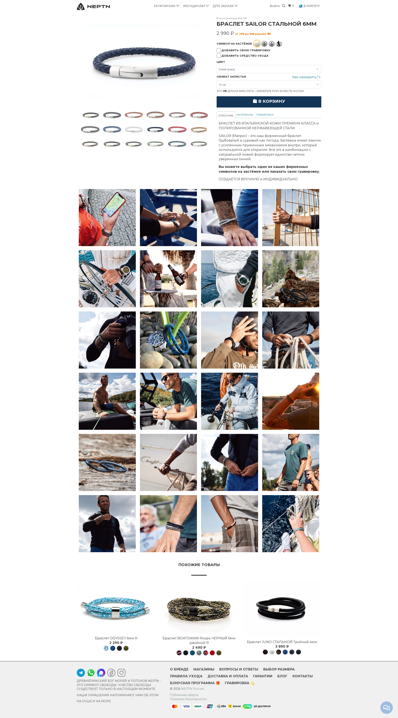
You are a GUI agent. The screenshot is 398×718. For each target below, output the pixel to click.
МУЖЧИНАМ (165, 6)
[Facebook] (111, 674)
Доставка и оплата (227, 676)
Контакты (302, 676)
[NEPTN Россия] (98, 6)
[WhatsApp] (91, 673)
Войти (275, 6)
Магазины (203, 669)
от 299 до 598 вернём (251, 33)
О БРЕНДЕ (179, 669)
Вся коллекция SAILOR (232, 18)
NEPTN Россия (192, 689)
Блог (282, 676)
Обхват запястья (231, 76)
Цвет (221, 61)
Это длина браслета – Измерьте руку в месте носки (260, 91)
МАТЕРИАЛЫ (244, 114)
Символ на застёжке (234, 43)
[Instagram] (120, 674)
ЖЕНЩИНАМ (195, 6)
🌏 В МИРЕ (308, 6)
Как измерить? (305, 77)
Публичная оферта (184, 695)
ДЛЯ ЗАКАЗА (224, 6)
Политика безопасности (188, 699)
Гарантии (262, 676)
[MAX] (101, 674)
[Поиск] (284, 6)
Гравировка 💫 (240, 683)
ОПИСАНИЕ (225, 115)
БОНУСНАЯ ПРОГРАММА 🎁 (195, 683)
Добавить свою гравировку (245, 50)
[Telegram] (81, 674)
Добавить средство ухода (244, 55)
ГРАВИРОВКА (265, 114)
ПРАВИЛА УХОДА (186, 676)
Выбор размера (279, 669)
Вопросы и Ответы (238, 669)
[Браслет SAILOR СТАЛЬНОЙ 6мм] (144, 62)
